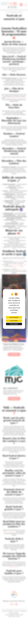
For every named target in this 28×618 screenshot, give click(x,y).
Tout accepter (13, 317)
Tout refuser (14, 321)
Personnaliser (14, 324)
